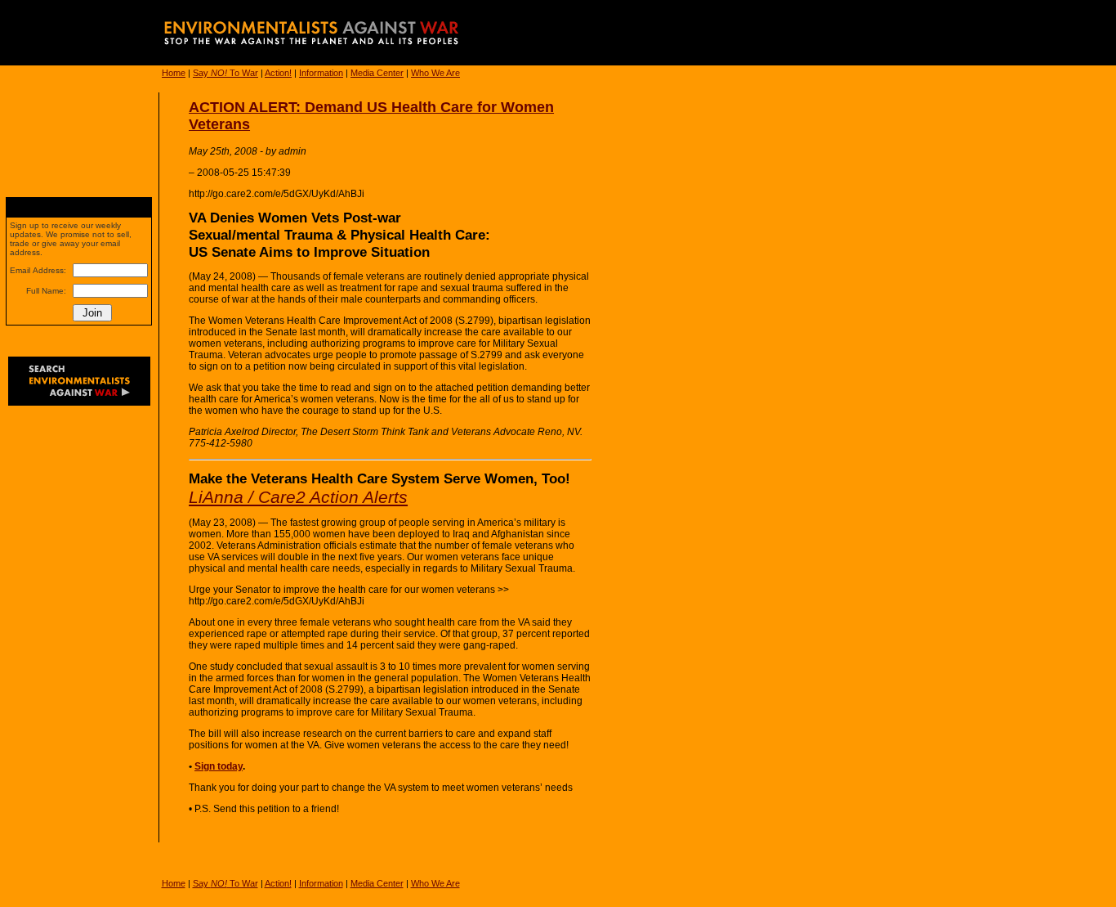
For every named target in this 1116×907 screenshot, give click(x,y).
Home (173, 73)
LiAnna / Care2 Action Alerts (298, 496)
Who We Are (435, 73)
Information (321, 73)
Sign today (218, 766)
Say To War (225, 73)
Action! (278, 73)
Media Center (377, 73)
